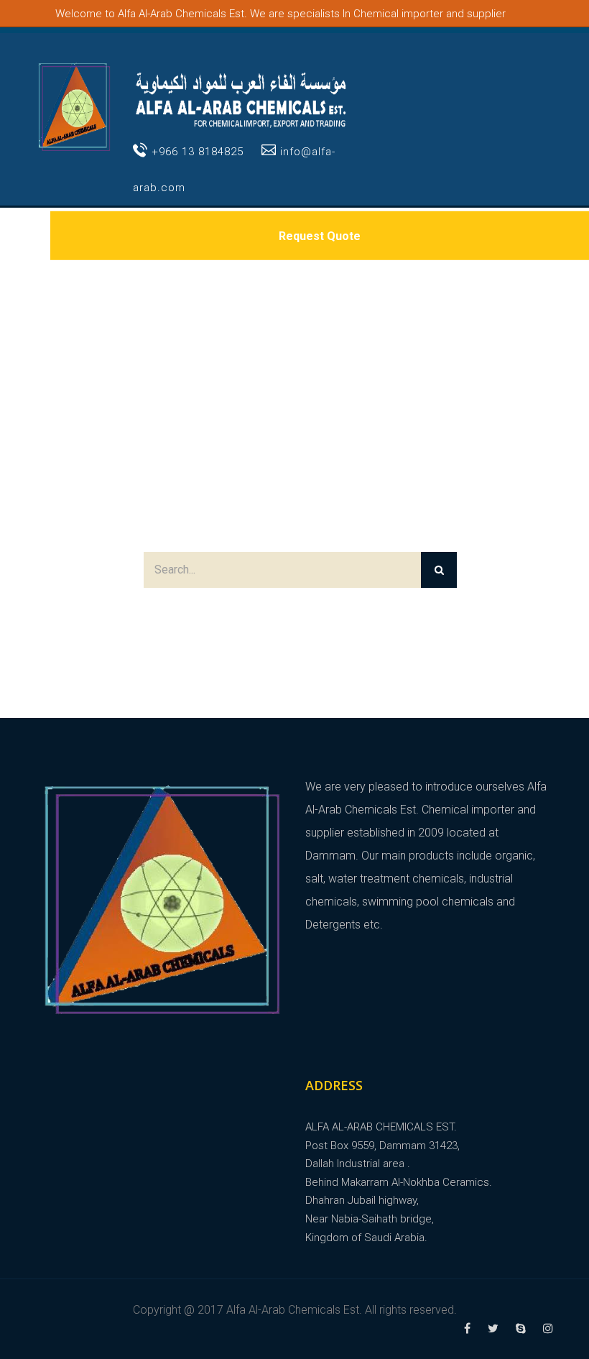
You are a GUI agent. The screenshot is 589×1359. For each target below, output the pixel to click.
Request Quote (320, 235)
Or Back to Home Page (294, 614)
